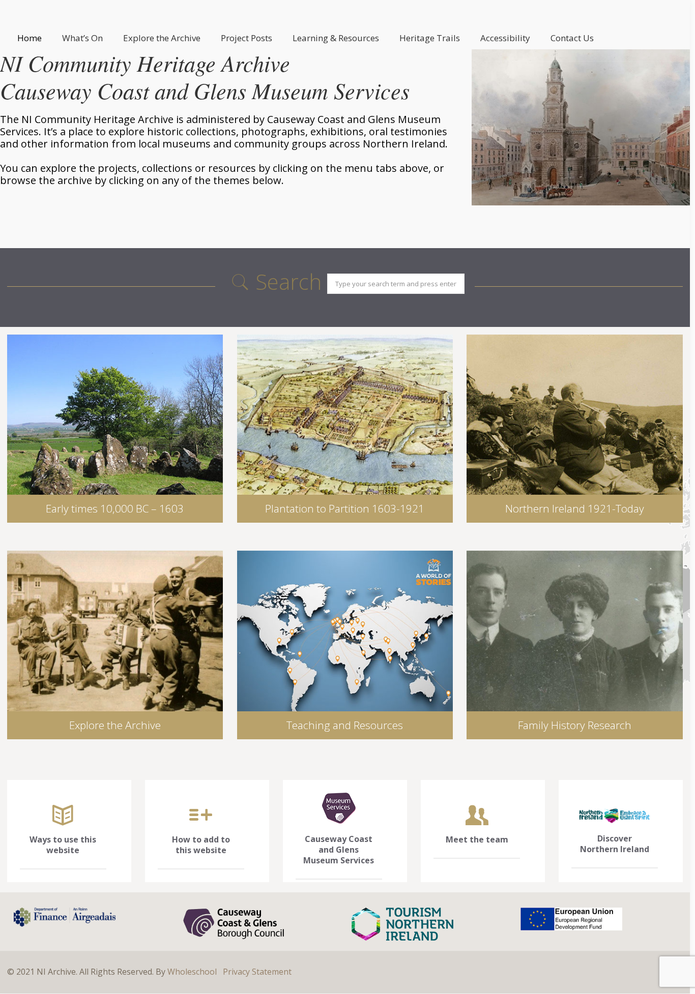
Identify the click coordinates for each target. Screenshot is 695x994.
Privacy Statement (257, 971)
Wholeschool (192, 971)
